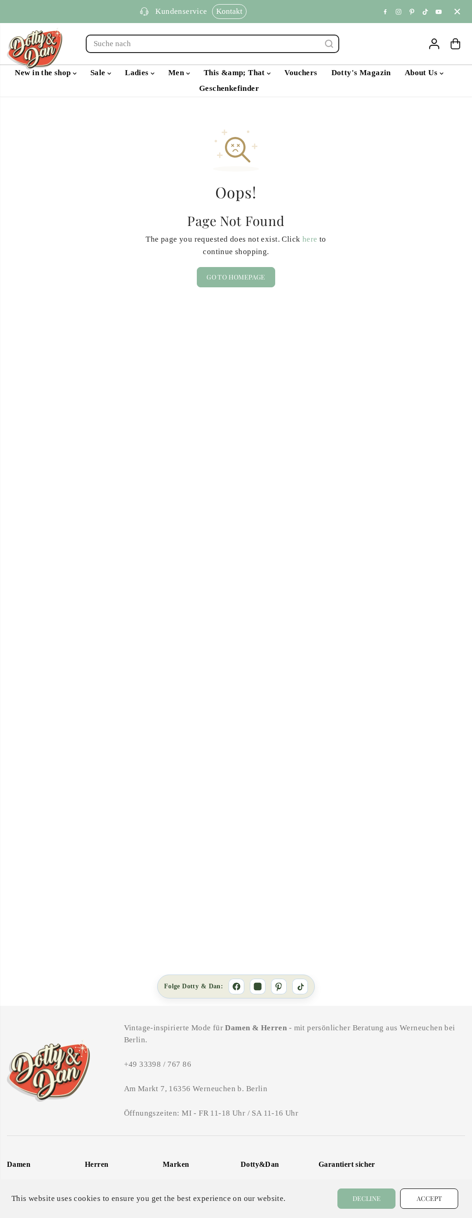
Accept (429, 1198)
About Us (422, 72)
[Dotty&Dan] (34, 48)
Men (177, 72)
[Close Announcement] (457, 11)
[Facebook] (385, 11)
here (310, 239)
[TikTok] (425, 11)
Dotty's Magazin (361, 72)
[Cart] (455, 43)
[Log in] (434, 43)
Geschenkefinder (229, 88)
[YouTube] (438, 11)
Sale (98, 72)
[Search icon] (329, 44)
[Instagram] (398, 11)
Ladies (138, 72)
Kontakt (212, 11)
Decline (367, 1198)
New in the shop (44, 72)
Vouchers (300, 72)
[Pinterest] (412, 11)
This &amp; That (235, 72)
